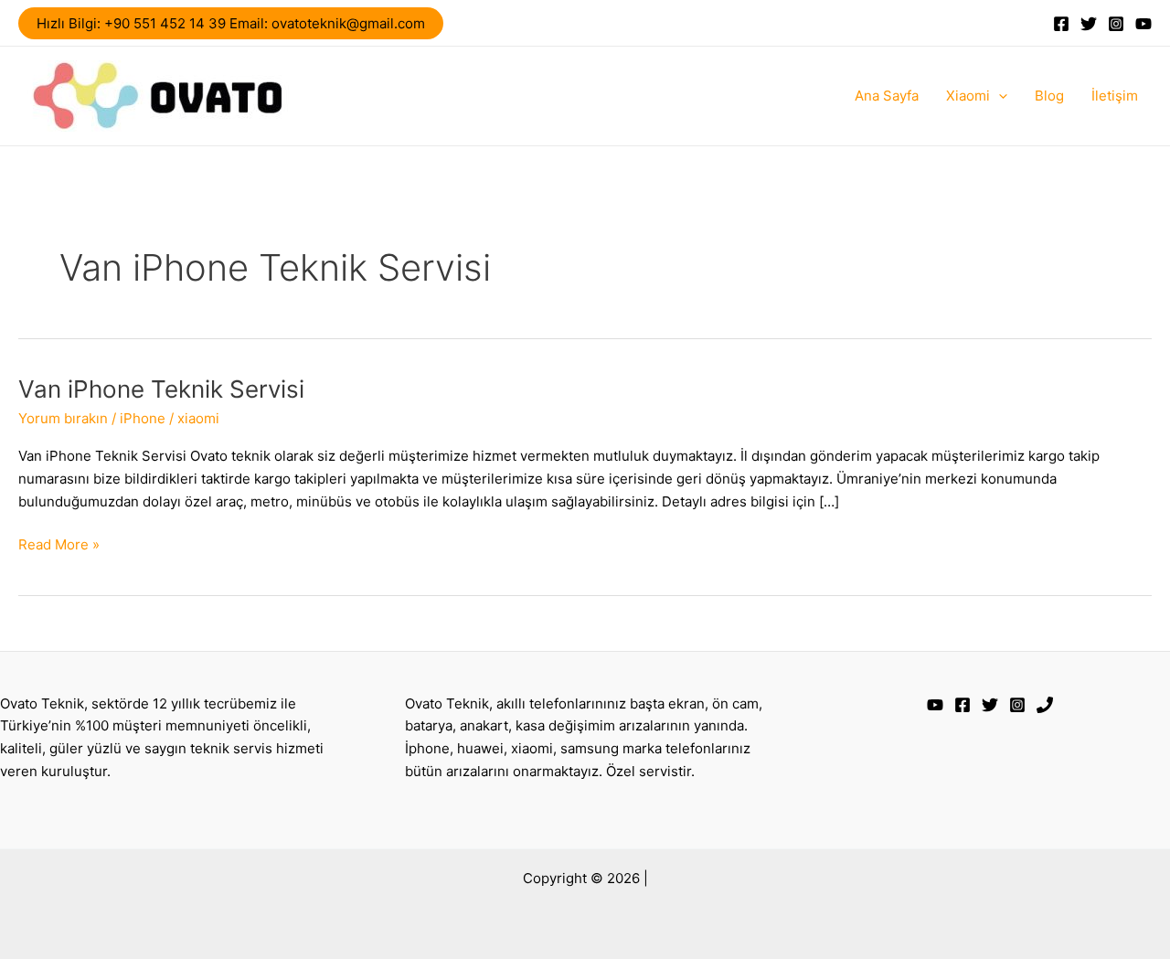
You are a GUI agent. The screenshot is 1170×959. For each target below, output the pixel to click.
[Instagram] (1116, 24)
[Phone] (1045, 705)
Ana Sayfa (887, 95)
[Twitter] (1088, 24)
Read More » (59, 546)
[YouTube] (1143, 24)
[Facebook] (1061, 24)
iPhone (142, 418)
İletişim (1114, 95)
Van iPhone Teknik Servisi (161, 389)
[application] (998, 96)
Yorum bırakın (63, 418)
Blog (1049, 95)
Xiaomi (968, 95)
